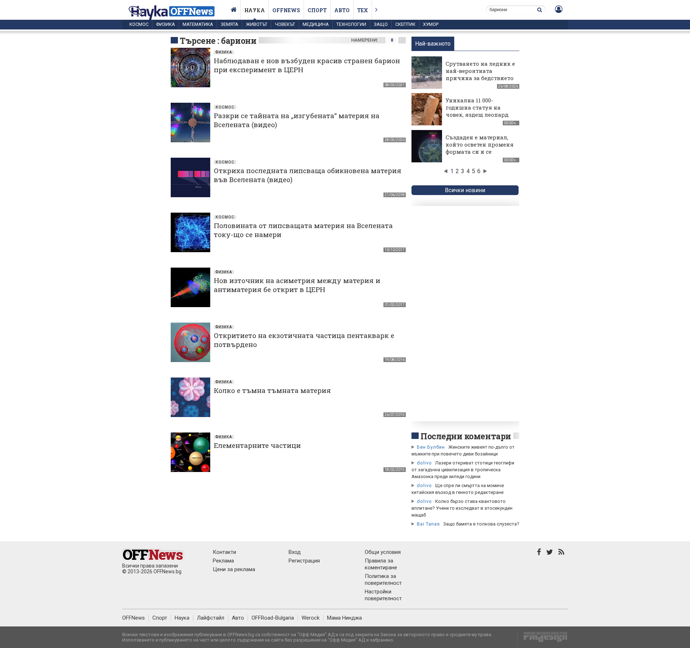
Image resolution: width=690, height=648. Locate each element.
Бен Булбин (431, 447)
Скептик (405, 24)
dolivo (424, 463)
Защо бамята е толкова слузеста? (481, 524)
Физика (165, 24)
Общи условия (383, 552)
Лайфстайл (210, 618)
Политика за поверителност (383, 579)
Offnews (286, 10)
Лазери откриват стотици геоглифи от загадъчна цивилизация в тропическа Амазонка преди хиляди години (462, 469)
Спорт (317, 10)
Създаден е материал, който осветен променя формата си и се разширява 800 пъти (480, 148)
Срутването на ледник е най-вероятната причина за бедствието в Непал (480, 74)
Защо (381, 24)
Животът (256, 24)
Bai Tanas (428, 524)
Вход (295, 552)
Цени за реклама (234, 569)
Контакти (224, 552)
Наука (254, 10)
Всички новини (465, 190)
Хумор (430, 24)
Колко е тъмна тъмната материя (272, 390)
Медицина (316, 24)
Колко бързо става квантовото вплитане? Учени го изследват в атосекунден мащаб (461, 508)
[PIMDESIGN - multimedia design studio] (542, 639)
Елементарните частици (257, 445)
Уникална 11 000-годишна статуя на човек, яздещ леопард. (478, 107)
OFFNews (133, 618)
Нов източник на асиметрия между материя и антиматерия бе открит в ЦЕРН (297, 285)
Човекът (285, 24)
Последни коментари (465, 436)
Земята (229, 24)
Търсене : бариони (218, 40)
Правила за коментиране (381, 564)
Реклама (223, 560)
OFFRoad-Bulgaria (273, 618)
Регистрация (304, 560)
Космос (138, 24)
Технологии (351, 24)
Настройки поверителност (383, 595)
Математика (198, 24)
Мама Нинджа (344, 618)
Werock (310, 618)
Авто (342, 10)
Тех (362, 10)
